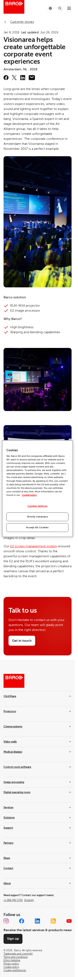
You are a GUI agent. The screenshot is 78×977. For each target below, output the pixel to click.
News (7, 858)
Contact (8, 868)
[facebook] (6, 77)
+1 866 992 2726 (19, 900)
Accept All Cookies (37, 527)
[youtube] (69, 920)
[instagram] (6, 920)
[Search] (60, 8)
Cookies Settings (37, 506)
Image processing (14, 782)
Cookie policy (29, 495)
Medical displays (13, 751)
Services (8, 807)
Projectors (10, 711)
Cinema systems (13, 726)
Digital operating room (17, 792)
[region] (37, 488)
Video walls (10, 741)
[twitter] (14, 77)
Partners (8, 843)
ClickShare (10, 696)
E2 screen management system (33, 546)
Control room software (17, 767)
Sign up (13, 938)
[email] (31, 77)
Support (8, 827)
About (7, 883)
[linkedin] (22, 77)
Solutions (9, 817)
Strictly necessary (37, 516)
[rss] (53, 920)
